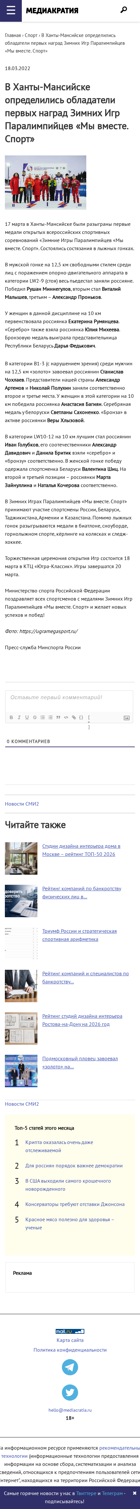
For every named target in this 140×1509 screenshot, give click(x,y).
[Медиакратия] (52, 11)
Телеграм (112, 1493)
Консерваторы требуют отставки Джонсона (75, 1204)
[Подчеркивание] (27, 717)
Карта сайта (70, 1340)
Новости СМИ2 (22, 804)
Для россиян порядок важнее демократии (74, 1166)
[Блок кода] (66, 717)
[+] (89, 718)
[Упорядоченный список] (42, 717)
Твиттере (86, 1493)
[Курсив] (19, 717)
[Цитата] (58, 717)
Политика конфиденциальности (70, 1350)
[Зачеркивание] (34, 717)
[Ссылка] (73, 717)
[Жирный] (11, 717)
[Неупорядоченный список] (50, 717)
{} (81, 717)
